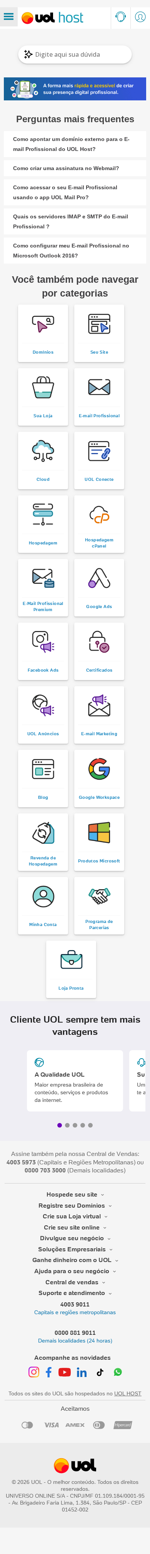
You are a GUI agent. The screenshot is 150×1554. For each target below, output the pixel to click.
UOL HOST (128, 1393)
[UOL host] (52, 18)
